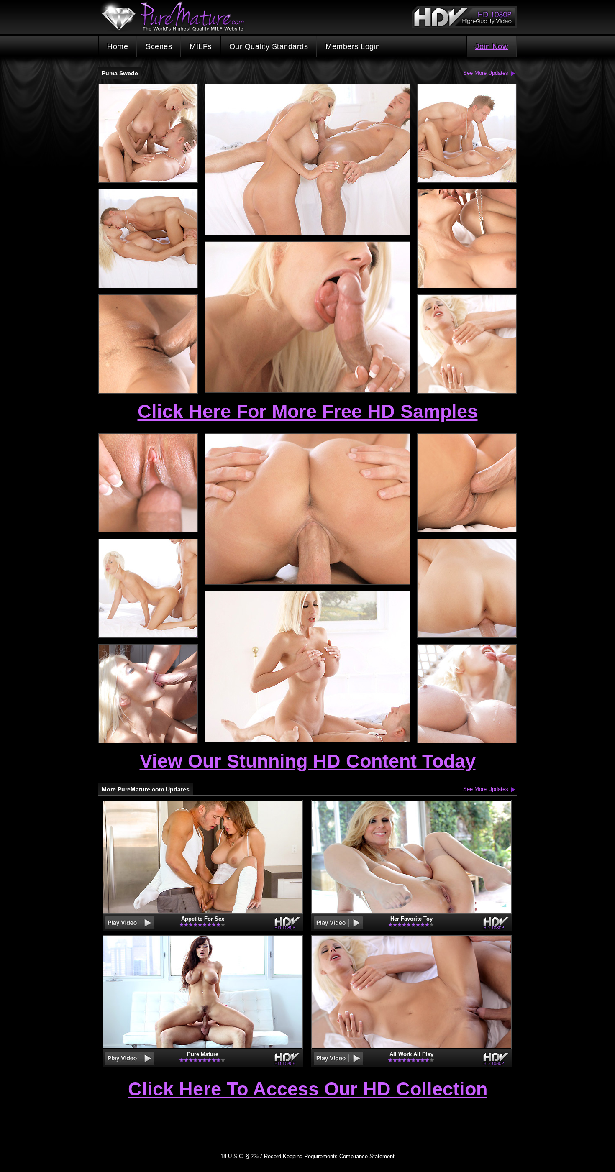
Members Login (352, 46)
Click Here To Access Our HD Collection (307, 1090)
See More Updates (485, 73)
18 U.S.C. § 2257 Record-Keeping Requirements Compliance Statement (307, 1156)
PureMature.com (177, 16)
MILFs (201, 46)
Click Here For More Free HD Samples (308, 411)
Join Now (491, 46)
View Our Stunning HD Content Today (308, 761)
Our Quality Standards (268, 46)
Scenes (159, 46)
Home (117, 46)
